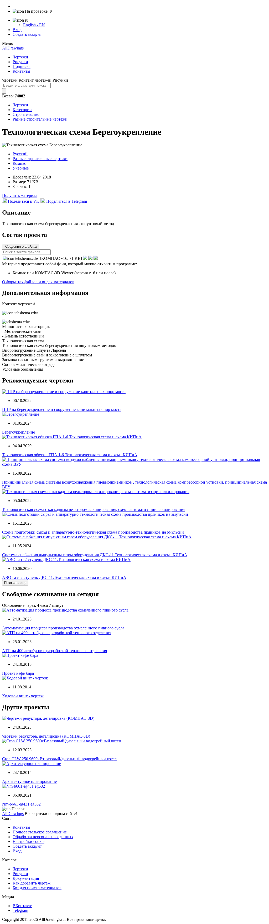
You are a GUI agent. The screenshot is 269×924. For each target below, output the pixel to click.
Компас (19, 163)
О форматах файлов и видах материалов (38, 282)
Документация (26, 878)
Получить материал (19, 195)
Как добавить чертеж (31, 883)
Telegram (20, 910)
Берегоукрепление (18, 432)
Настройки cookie (28, 841)
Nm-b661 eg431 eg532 (21, 804)
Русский (20, 154)
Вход (17, 29)
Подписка (21, 66)
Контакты (21, 71)
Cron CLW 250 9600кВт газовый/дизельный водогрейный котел (59, 759)
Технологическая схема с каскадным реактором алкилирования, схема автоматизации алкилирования (93, 509)
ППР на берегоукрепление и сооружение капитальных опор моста (61, 409)
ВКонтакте (22, 905)
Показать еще (15, 583)
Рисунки (20, 61)
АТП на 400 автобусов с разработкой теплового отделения (54, 650)
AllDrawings (13, 48)
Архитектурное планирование (29, 781)
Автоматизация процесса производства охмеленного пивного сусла (63, 628)
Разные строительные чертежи (40, 119)
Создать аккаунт (27, 34)
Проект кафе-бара (18, 673)
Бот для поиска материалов (37, 888)
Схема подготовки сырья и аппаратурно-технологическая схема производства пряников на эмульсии (93, 532)
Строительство (26, 114)
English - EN (34, 25)
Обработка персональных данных (43, 836)
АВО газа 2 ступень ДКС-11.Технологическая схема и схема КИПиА (64, 577)
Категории (22, 109)
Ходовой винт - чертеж (23, 696)
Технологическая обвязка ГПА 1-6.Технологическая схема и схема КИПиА (69, 455)
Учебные (21, 168)
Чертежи (20, 57)
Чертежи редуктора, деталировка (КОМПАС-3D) (46, 736)
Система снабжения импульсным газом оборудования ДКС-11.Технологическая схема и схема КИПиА (94, 555)
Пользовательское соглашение (40, 832)
